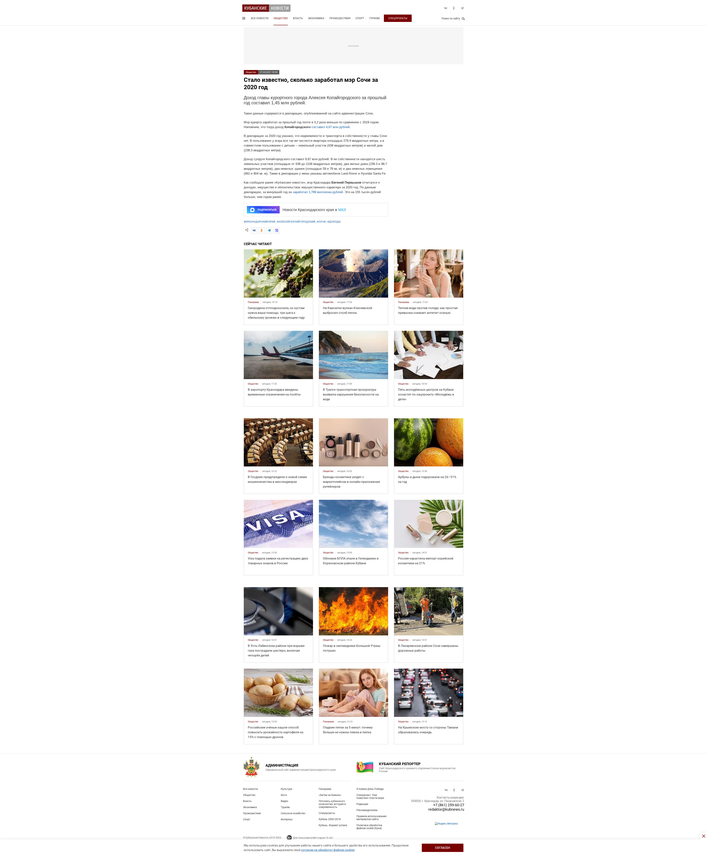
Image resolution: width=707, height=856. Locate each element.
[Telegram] (269, 230)
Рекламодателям (366, 810)
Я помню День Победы (370, 788)
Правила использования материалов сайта (371, 818)
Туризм (374, 18)
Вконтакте (445, 8)
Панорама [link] (253, 302)
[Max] (277, 230)
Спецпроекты (397, 18)
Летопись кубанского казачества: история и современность (332, 804)
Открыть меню (244, 19)
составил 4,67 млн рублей (331, 127)
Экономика (316, 18)
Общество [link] (328, 302)
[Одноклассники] (262, 230)
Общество (281, 18)
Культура (286, 788)
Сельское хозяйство (293, 813)
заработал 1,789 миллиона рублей (318, 192)
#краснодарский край (259, 221)
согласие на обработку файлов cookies (328, 850)
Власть (298, 18)
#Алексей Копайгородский (296, 221)
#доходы (334, 221)
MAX (342, 210)
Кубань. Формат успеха (333, 825)
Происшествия (339, 18)
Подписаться (267, 209)
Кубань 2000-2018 (330, 819)
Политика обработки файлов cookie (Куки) (369, 827)
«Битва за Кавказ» (330, 795)
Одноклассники (454, 8)
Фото (284, 795)
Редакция (362, 804)
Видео (284, 801)
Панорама (325, 788)
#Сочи (321, 221)
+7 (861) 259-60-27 (448, 805)
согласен (442, 848)
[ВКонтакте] (254, 230)
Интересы (287, 819)
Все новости (259, 18)
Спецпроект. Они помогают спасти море (370, 796)
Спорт (360, 18)
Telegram (462, 8)
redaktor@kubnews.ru (446, 809)
